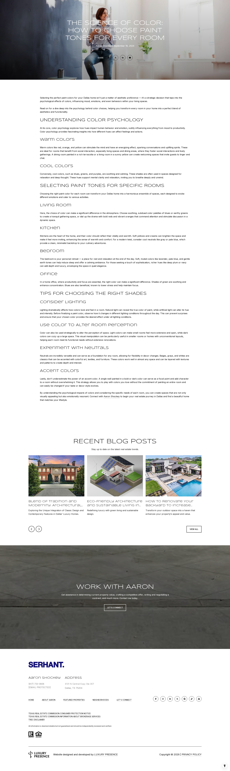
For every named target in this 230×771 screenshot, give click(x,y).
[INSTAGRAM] (163, 699)
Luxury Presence (106, 754)
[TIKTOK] (191, 699)
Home (31, 700)
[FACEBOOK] (155, 699)
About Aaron (48, 700)
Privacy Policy (192, 754)
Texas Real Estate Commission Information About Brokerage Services (64, 716)
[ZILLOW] (199, 699)
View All (194, 529)
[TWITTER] (177, 699)
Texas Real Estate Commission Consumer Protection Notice (59, 713)
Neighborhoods (101, 700)
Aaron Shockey (112, 396)
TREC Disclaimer (36, 720)
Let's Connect (124, 700)
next (39, 529)
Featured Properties (74, 700)
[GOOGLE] (184, 699)
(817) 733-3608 (36, 684)
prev (31, 529)
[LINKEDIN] (170, 699)
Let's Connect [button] (115, 607)
